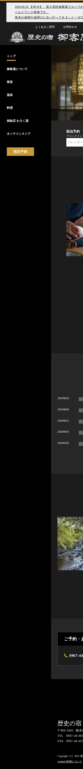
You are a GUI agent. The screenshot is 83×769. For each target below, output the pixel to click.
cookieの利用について (69, 761)
